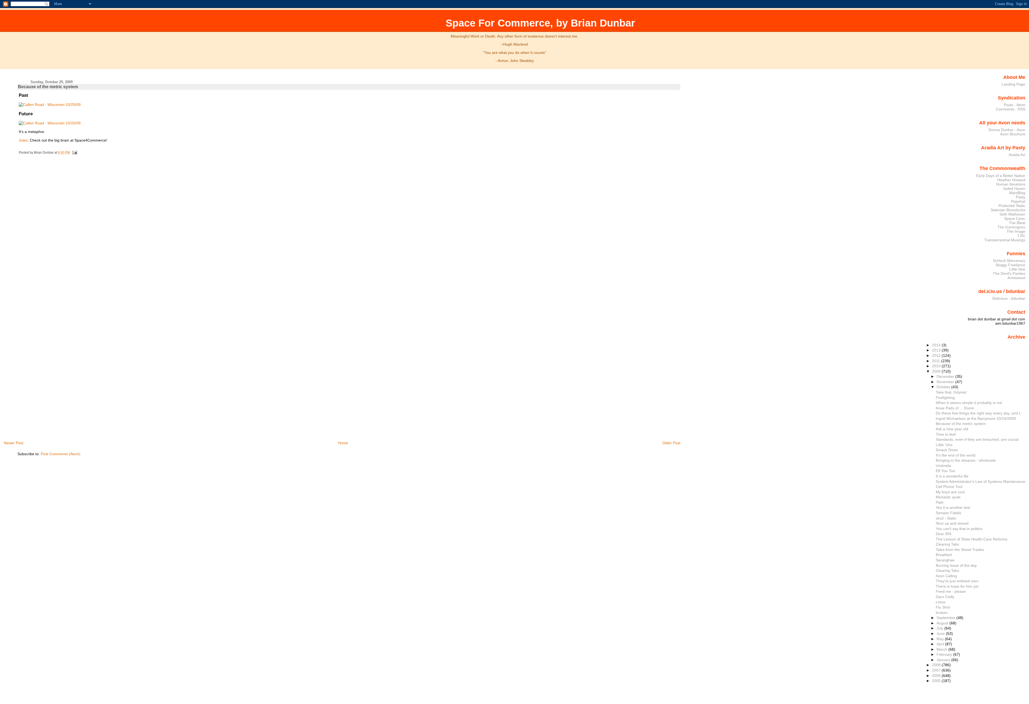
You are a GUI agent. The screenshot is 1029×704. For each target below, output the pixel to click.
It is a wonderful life (952, 476)
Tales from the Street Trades (960, 549)
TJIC (1021, 236)
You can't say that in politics (959, 529)
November (946, 382)
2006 (937, 675)
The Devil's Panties (1009, 273)
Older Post (671, 443)
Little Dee (1017, 269)
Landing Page (1013, 84)
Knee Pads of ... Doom (955, 408)
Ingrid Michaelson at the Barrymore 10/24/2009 (976, 418)
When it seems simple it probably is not (969, 403)
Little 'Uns (944, 445)
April (941, 644)
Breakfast (944, 555)
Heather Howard (1011, 180)
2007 (937, 670)
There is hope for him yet (957, 586)
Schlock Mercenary (1009, 260)
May (941, 639)
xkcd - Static (946, 518)
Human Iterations (1010, 184)
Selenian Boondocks (1008, 210)
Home (343, 443)
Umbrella (943, 466)
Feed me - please (951, 591)
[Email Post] (74, 152)
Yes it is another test (953, 507)
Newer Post (13, 443)
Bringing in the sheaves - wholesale (966, 460)
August (943, 623)
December (946, 376)
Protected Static (1011, 205)
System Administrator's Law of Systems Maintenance (980, 481)
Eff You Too (945, 471)
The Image (1016, 231)
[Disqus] (349, 230)
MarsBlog (1017, 193)
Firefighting (945, 397)
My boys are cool (950, 492)
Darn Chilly (945, 597)
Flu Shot (943, 607)
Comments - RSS (1010, 109)
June (941, 633)
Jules (23, 140)
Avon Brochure (1012, 134)
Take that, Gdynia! (951, 392)
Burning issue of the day (956, 565)
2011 (936, 361)
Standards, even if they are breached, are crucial (977, 439)
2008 (937, 665)
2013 (937, 350)
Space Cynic (1014, 218)
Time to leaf (946, 434)
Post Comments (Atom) (60, 454)
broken (942, 612)
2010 (937, 366)
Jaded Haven (1014, 188)
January (944, 660)
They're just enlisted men (957, 581)
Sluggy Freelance (1010, 265)
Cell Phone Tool (949, 486)
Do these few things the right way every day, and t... (979, 413)
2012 (937, 355)
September (946, 618)
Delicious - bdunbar (1008, 298)
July (940, 628)
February (945, 654)
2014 (937, 345)
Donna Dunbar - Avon (1007, 130)
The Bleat (1017, 223)
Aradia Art (1017, 155)
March (942, 649)
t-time (940, 602)
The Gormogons (1011, 227)
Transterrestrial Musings (1004, 240)
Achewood (1016, 278)
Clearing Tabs (947, 544)
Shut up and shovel (952, 523)
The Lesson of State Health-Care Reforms (971, 539)
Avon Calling (946, 576)
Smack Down (947, 450)
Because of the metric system (48, 86)
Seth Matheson (1012, 214)
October (944, 387)
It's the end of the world (955, 455)
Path (940, 502)
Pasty (1020, 197)
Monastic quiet (948, 497)
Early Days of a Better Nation (1000, 175)
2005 (937, 681)
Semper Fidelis (948, 513)
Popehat (1018, 201)
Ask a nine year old (952, 429)
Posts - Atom (1014, 105)
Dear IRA (943, 534)
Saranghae (945, 560)
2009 (937, 371)
